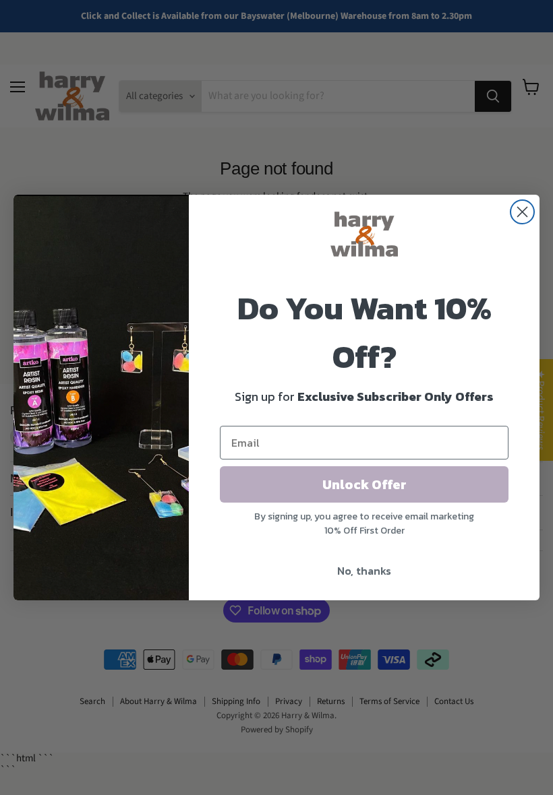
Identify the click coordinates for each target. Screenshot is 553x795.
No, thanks (364, 571)
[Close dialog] (522, 212)
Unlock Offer (364, 484)
